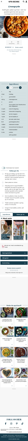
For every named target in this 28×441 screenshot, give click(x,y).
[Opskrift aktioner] (12, 324)
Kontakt (5, 435)
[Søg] (24, 1)
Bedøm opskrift (19, 47)
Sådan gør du (20, 214)
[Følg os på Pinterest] (16, 423)
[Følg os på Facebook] (5, 423)
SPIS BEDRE (14, 1)
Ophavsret (3, 436)
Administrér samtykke (21, 436)
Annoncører (11, 435)
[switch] (3, 168)
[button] (6, 230)
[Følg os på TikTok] (22, 423)
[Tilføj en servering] (20, 87)
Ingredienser (6, 214)
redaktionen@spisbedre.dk (15, 431)
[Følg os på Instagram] (11, 423)
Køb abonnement (19, 435)
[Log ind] (26, 1)
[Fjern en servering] (7, 87)
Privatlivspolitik (11, 436)
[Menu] (3, 1)
